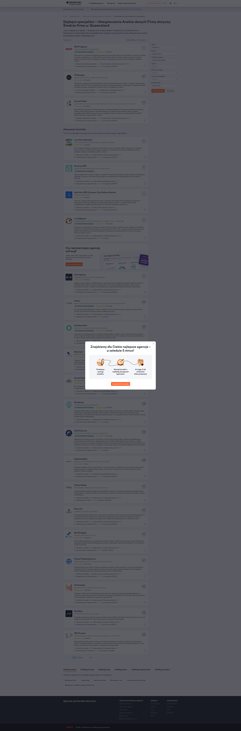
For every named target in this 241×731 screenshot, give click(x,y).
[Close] (153, 343)
